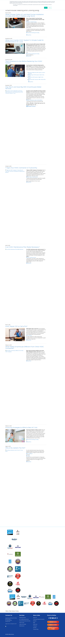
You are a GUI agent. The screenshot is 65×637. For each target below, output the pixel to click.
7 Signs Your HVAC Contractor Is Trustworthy (21, 168)
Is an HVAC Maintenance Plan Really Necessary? (22, 247)
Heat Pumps (21, 622)
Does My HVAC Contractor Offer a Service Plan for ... (36, 80)
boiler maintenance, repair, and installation (34, 100)
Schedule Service (53, 621)
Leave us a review (53, 624)
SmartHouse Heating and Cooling (33, 32)
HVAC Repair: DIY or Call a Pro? (16, 326)
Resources (35, 624)
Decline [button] (50, 7)
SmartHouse (29, 335)
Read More (29, 34)
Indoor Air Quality (22, 624)
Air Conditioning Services (24, 619)
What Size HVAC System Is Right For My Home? (35, 78)
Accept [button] (46, 7)
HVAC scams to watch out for (32, 177)
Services (34, 627)
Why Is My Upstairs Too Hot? (15, 448)
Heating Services (22, 617)
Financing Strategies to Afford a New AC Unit (21, 427)
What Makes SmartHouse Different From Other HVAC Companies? (24, 347)
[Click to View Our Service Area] (5, 626)
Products (35, 625)
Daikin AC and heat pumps (31, 21)
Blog (34, 622)
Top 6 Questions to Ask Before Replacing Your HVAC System (23, 62)
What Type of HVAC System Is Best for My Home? (36, 75)
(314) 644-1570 (7, 621)
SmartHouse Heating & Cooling (32, 439)
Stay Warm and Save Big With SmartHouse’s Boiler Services (23, 87)
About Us (35, 617)
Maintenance (21, 625)
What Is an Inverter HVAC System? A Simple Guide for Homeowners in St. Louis (24, 41)
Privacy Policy (35, 629)
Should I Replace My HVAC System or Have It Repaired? (36, 73)
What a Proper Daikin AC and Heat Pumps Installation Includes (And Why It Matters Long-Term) (24, 15)
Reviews (34, 620)
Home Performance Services (24, 620)
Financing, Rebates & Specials (38, 619)
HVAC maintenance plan (31, 257)
